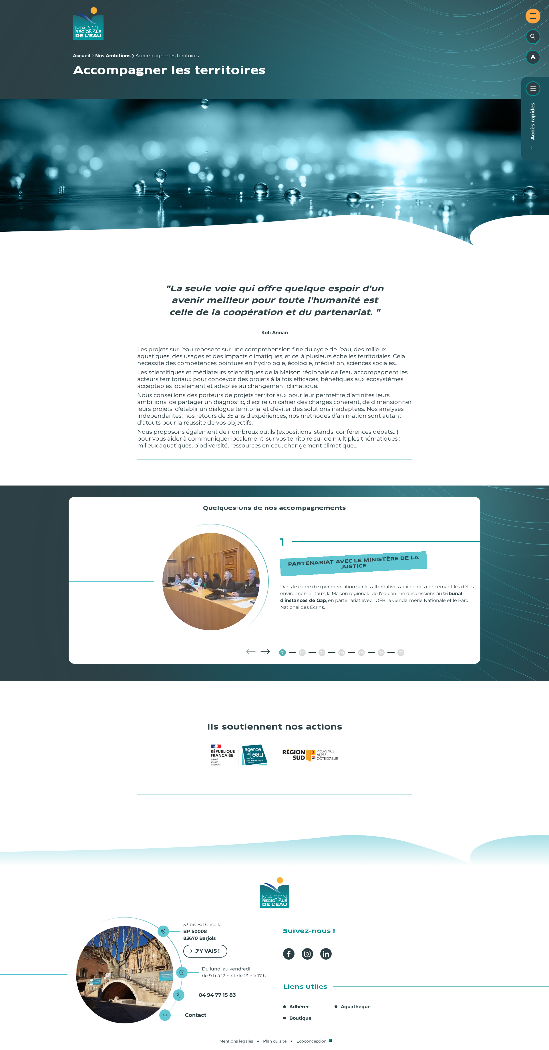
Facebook (289, 954)
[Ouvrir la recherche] (533, 36)
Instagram (307, 954)
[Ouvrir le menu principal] (533, 16)
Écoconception (312, 1041)
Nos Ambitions (113, 55)
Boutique (300, 1018)
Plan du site (275, 1041)
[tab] (282, 652)
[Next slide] (265, 652)
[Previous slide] (251, 652)
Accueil (81, 55)
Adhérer (299, 1006)
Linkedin (326, 954)
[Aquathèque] (533, 57)
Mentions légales (236, 1041)
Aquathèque (356, 1006)
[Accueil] (88, 23)
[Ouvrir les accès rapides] (533, 88)
